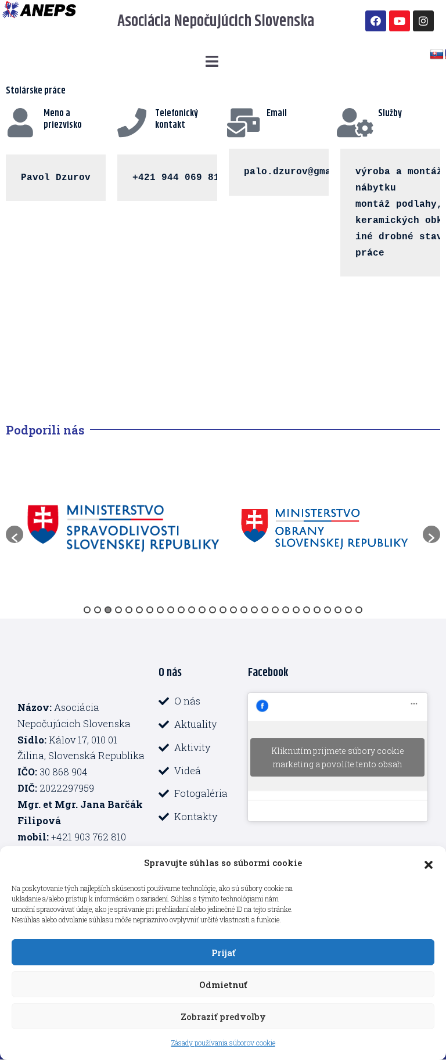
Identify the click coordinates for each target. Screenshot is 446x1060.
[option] (123, 528)
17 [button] (254, 609)
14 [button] (223, 609)
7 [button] (149, 609)
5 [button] (128, 609)
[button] (428, 863)
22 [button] (306, 609)
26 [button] (348, 609)
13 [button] (212, 609)
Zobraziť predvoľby (223, 1016)
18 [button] (264, 609)
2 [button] (97, 609)
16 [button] (243, 609)
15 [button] (233, 609)
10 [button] (181, 609)
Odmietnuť (223, 984)
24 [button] (327, 609)
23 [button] (317, 609)
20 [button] (285, 609)
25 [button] (337, 609)
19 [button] (275, 609)
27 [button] (358, 609)
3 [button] (108, 609)
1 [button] (87, 609)
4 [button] (118, 609)
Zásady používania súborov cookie (223, 1042)
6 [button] (139, 609)
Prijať (223, 952)
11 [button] (191, 609)
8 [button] (160, 609)
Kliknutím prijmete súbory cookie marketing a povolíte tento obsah (337, 757)
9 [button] (170, 609)
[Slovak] (437, 54)
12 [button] (202, 609)
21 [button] (296, 609)
